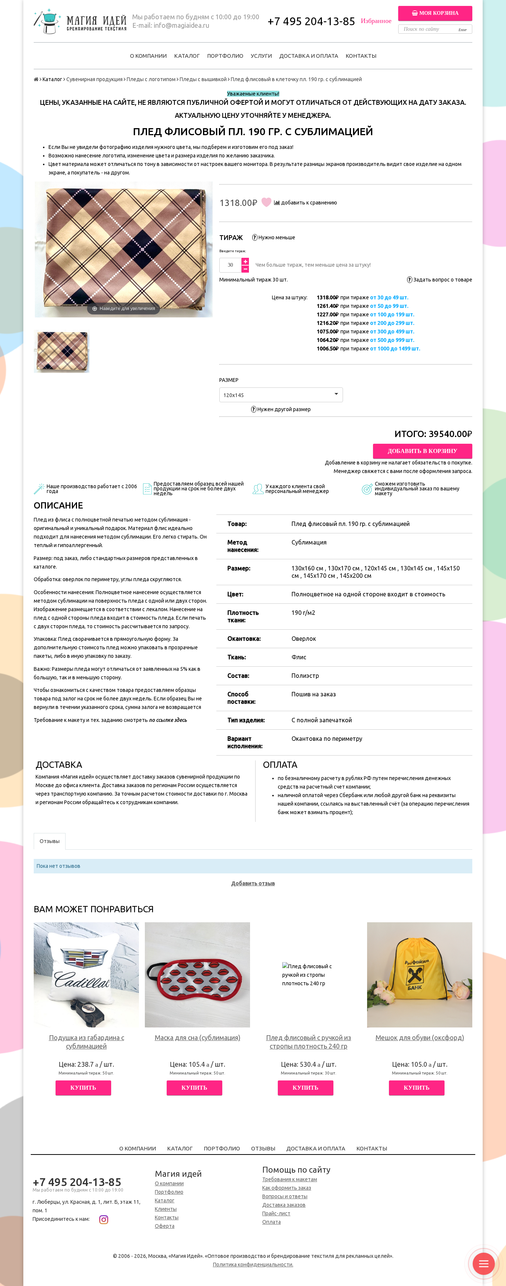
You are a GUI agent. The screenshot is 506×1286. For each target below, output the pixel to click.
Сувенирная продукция (94, 79)
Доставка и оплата (308, 56)
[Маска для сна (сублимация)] (197, 974)
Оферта (164, 1226)
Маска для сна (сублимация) (197, 1037)
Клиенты (166, 1209)
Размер (229, 380)
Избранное (376, 20)
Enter (463, 30)
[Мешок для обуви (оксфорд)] (419, 974)
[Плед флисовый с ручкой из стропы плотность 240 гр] (308, 974)
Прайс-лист (276, 1213)
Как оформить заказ (286, 1188)
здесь (180, 720)
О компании (148, 56)
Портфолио (225, 56)
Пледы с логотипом (151, 79)
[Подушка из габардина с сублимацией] (86, 974)
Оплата (271, 1222)
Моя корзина (438, 13)
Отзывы (263, 1148)
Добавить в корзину (422, 451)
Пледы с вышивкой (203, 79)
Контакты (361, 56)
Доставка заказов (284, 1205)
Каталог (187, 56)
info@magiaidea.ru (181, 25)
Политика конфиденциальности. (253, 1264)
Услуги (261, 56)
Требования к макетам (289, 1179)
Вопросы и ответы (284, 1196)
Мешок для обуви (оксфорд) (420, 1037)
